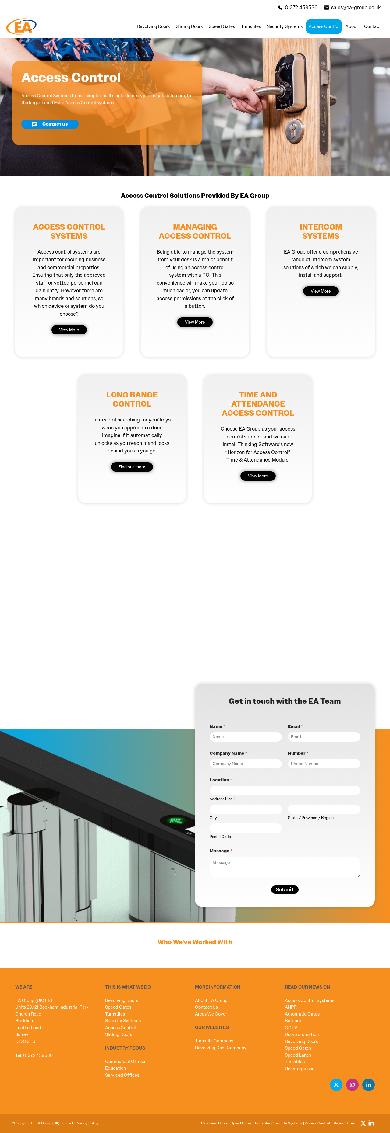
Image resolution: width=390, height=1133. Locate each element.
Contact (372, 26)
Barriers (293, 1021)
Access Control (324, 26)
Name (217, 726)
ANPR (291, 1007)
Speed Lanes (298, 1055)
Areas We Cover (211, 1014)
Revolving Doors (153, 26)
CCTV (291, 1028)
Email (295, 726)
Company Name (228, 753)
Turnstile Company (214, 1041)
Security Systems (285, 26)
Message (221, 851)
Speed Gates (222, 26)
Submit (285, 889)
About (352, 26)
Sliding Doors (189, 26)
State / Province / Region (311, 818)
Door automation (302, 1034)
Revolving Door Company (220, 1048)
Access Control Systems (309, 1000)
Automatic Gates (302, 1014)
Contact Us (206, 1007)
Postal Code (220, 836)
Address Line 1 (222, 799)
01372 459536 (301, 7)
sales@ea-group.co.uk (356, 7)
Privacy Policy (87, 1123)
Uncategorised (300, 1069)
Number (298, 753)
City (213, 818)
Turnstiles (251, 26)
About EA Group (211, 1000)
